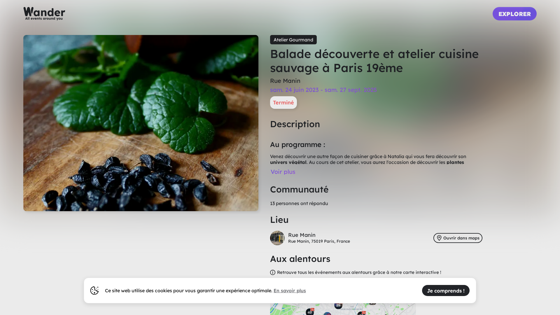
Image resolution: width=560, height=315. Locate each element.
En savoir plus (290, 290)
